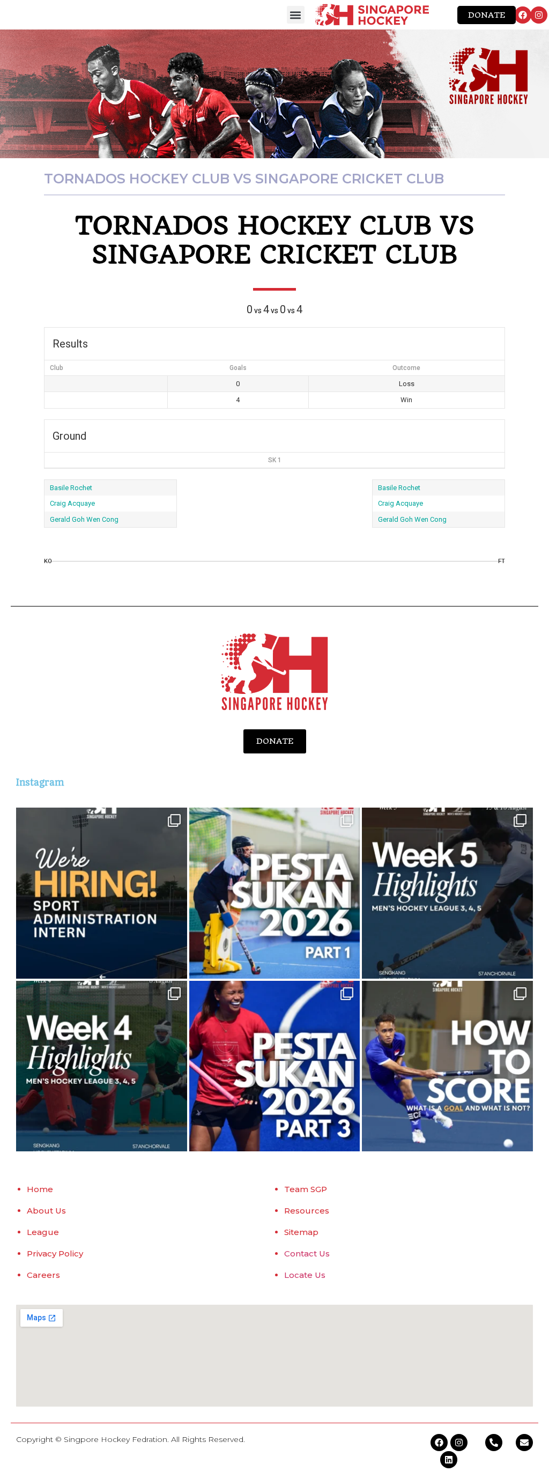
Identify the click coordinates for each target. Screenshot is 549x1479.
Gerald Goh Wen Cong (84, 519)
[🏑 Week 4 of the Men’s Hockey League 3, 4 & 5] (101, 1066)
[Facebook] (522, 15)
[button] (296, 15)
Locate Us (304, 1275)
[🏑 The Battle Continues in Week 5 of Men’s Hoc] (447, 893)
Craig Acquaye (72, 503)
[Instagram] (538, 15)
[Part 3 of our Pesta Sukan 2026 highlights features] (274, 1066)
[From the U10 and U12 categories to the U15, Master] (274, 893)
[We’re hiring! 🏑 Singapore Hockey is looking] (101, 893)
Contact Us (307, 1253)
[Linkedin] (448, 1459)
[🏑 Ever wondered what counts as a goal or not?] (447, 1066)
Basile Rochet (71, 488)
